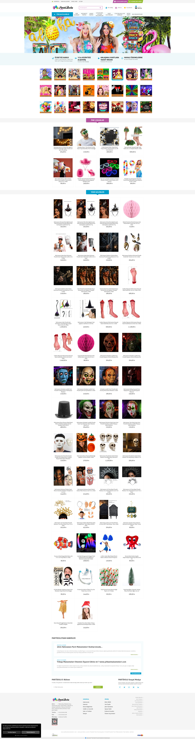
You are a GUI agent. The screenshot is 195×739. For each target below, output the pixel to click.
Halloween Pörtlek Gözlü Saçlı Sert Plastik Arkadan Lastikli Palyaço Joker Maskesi (108, 424)
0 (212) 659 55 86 (121, 1)
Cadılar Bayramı (138, 697)
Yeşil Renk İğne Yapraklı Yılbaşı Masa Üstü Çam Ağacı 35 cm (131, 590)
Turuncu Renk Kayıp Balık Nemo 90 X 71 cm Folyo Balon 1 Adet (63, 556)
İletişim (85, 713)
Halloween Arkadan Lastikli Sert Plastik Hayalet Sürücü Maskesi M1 (109, 356)
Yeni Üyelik (108, 704)
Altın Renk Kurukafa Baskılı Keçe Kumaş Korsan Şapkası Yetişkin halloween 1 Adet (86, 290)
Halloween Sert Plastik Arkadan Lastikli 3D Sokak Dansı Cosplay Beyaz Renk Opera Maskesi (63, 457)
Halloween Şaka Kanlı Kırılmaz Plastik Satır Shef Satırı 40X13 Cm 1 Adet (86, 257)
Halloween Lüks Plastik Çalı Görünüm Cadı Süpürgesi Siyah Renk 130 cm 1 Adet (63, 324)
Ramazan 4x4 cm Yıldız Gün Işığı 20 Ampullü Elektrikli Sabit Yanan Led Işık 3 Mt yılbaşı (63, 149)
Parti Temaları (139, 699)
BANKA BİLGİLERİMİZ (65, 1)
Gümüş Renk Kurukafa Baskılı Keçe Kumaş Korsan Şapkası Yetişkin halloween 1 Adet (109, 290)
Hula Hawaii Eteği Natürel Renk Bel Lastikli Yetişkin (63, 623)
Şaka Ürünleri (139, 707)
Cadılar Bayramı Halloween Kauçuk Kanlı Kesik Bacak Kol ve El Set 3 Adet (63, 357)
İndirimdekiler (139, 714)
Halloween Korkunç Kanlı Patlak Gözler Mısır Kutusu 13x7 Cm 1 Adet (86, 490)
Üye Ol (120, 7)
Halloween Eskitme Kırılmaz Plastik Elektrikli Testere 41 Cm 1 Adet (131, 256)
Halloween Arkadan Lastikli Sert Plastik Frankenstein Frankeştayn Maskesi (63, 390)
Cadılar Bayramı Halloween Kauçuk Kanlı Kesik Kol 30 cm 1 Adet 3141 (131, 289)
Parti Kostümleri (138, 702)
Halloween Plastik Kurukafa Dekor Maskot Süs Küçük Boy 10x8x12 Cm (131, 456)
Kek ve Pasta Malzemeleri (137, 706)
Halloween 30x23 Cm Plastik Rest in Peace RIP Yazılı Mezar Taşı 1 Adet (108, 523)
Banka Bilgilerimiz (87, 706)
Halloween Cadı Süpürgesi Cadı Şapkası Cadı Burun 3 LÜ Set (86, 323)
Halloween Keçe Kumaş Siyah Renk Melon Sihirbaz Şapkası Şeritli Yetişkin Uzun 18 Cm (63, 424)
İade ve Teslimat (87, 711)
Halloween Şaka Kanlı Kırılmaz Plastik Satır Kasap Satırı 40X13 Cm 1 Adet (63, 257)
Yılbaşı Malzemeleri (138, 709)
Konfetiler (140, 711)
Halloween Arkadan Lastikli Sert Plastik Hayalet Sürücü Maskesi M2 (132, 356)
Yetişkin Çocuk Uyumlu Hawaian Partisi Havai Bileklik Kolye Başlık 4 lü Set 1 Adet (132, 180)
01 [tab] (97, 53)
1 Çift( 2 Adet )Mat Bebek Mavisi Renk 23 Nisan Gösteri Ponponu (109, 556)
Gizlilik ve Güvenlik (88, 709)
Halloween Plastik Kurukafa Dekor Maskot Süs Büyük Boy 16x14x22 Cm (109, 457)
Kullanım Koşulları (109, 711)
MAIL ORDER (108, 702)
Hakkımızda (86, 702)
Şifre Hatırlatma (109, 706)
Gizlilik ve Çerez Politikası (21, 735)
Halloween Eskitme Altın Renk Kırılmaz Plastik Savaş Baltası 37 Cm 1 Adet (63, 290)
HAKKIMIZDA (56, 1)
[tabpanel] (97, 34)
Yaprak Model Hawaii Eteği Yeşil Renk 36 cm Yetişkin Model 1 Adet (133, 148)
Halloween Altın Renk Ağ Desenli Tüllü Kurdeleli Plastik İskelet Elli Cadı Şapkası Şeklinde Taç (109, 223)
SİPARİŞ (107, 699)
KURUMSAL (86, 699)
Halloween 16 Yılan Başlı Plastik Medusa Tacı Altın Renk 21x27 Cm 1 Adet (63, 524)
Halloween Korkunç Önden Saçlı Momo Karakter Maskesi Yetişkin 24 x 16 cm (63, 491)
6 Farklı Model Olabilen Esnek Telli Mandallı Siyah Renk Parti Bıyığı (63, 590)
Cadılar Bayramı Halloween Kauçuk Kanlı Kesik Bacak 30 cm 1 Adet (109, 323)
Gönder (98, 687)
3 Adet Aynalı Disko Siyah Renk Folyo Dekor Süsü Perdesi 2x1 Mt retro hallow (109, 149)
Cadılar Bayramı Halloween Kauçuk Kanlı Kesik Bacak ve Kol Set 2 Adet (131, 323)
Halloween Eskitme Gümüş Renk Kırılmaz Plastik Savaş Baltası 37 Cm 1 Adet (108, 257)
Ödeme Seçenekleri (110, 713)
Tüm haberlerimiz (136, 673)
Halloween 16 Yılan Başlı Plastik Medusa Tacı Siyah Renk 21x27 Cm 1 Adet (131, 491)
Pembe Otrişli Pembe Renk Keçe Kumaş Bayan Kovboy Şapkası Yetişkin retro (86, 180)
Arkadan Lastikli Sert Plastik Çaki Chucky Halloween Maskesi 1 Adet (109, 389)
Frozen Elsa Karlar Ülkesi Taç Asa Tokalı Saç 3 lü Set (86, 590)
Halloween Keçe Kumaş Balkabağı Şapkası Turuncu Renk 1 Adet (86, 456)
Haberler (85, 704)
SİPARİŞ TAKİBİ (74, 1)
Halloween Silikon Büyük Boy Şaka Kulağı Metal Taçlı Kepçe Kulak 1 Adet (86, 524)
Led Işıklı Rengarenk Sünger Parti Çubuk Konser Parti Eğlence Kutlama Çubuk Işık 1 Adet (86, 557)
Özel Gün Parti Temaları (137, 704)
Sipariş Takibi (108, 709)
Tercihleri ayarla (12, 732)
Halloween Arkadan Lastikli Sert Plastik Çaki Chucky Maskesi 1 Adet (86, 389)
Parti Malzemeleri (138, 700)
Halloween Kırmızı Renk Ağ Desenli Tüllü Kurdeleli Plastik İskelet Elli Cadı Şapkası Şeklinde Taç (63, 223)
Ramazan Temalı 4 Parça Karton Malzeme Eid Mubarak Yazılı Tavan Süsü (132, 524)
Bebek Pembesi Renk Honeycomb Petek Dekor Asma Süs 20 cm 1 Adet (132, 223)
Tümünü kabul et (31, 732)
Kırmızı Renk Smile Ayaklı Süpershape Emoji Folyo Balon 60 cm (132, 557)
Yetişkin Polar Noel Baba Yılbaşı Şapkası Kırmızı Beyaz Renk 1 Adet (86, 623)
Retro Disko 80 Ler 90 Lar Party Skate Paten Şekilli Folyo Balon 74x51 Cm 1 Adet (63, 180)
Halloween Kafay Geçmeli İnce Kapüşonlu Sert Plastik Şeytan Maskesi (132, 390)
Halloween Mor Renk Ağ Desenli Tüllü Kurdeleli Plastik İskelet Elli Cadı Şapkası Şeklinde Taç (86, 223)
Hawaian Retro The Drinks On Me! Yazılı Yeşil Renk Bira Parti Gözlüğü (86, 148)
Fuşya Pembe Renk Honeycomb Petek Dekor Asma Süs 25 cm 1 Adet (86, 357)
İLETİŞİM (80, 1)
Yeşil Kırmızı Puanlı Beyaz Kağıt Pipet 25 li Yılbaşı (109, 590)
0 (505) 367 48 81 (136, 1)
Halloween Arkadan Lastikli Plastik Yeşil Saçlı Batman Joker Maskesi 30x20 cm (86, 424)
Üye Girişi (110, 7)
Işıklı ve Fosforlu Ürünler (137, 713)
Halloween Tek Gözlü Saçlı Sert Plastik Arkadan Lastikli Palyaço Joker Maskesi (131, 424)
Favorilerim (129, 7)
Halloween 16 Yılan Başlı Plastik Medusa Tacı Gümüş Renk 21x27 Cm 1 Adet (108, 491)
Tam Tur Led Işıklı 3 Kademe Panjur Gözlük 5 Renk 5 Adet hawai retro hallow (109, 180)
